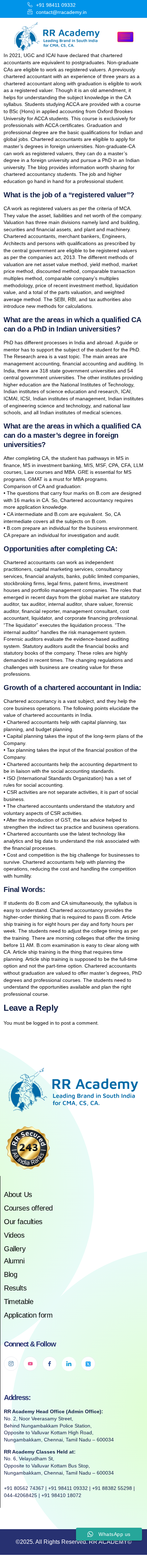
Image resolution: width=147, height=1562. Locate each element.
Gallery (14, 1249)
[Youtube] (30, 1363)
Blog (10, 1274)
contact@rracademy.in (61, 12)
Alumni (14, 1261)
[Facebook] (49, 1363)
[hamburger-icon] (125, 37)
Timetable (18, 1301)
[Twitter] (88, 1363)
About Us (18, 1194)
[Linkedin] (69, 1364)
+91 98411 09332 (56, 5)
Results (15, 1288)
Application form (28, 1315)
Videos (14, 1235)
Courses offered (28, 1208)
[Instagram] (11, 1363)
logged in (43, 1023)
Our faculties (23, 1222)
